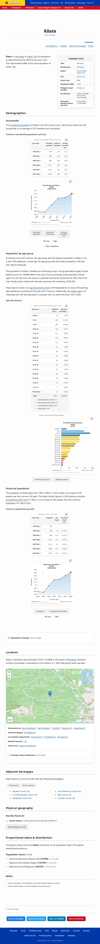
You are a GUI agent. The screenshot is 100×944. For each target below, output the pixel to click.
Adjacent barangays (77, 46)
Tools (23, 931)
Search (90, 3)
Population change (19, 637)
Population (40, 611)
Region (46, 2)
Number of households (50, 233)
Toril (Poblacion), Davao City (69, 791)
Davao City (69, 7)
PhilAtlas (14, 2)
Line (47, 241)
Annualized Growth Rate (58, 611)
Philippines (16, 7)
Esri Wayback (29, 733)
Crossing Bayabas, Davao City (25, 794)
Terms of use (30, 935)
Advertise (65, 931)
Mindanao (29, 7)
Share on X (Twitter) (36, 919)
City (61, 2)
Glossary (13, 931)
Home (4, 7)
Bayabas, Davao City (21, 791)
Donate (86, 931)
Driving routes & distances (23, 755)
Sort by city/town (29, 785)
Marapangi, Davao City (22, 798)
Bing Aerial (66, 728)
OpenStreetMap (28, 728)
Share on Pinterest (76, 919)
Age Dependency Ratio (40, 287)
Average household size (63, 234)
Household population (36, 233)
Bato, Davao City (64, 794)
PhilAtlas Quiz (35, 931)
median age (75, 291)
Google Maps (78, 728)
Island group (36, 2)
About (54, 931)
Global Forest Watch (26, 746)
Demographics (52, 46)
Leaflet (70, 723)
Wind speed (61, 737)
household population (20, 125)
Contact (76, 931)
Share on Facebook (15, 919)
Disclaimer (59, 935)
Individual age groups (42, 479)
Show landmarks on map (16, 827)
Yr (24, 741)
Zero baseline (51, 246)
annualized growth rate (16, 499)
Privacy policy (45, 935)
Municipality (70, 2)
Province (54, 2)
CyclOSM (55, 728)
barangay (80, 63)
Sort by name (13, 785)
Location (63, 46)
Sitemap (71, 935)
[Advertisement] (50, 18)
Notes (90, 46)
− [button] (9, 675)
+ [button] (9, 672)
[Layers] (10, 719)
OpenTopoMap (43, 728)
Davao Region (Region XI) (49, 7)
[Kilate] (50, 693)
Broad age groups (62, 479)
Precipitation (49, 737)
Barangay (81, 2)
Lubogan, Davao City (66, 798)
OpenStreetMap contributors (83, 723)
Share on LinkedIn (56, 919)
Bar (55, 241)
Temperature (36, 737)
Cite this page (13, 909)
